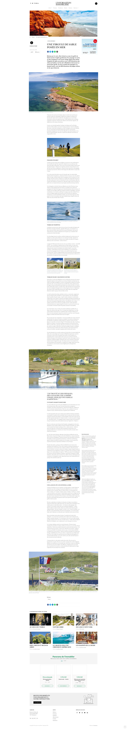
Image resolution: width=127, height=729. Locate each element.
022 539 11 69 (35, 718)
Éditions (54, 712)
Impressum (55, 720)
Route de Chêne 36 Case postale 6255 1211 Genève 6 (34, 714)
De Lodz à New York (84, 627)
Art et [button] (50, 8)
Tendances (60, 8)
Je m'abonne (37, 702)
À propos (55, 713)
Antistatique (95, 725)
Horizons (55, 8)
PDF (32, 52)
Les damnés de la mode (85, 645)
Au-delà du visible (37, 627)
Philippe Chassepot (59, 629)
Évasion (65, 8)
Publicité (55, 715)
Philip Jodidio (82, 629)
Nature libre (58, 627)
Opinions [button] (75, 8)
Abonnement (55, 717)
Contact (54, 718)
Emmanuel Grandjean (36, 629)
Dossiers (70, 8)
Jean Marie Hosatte (36, 649)
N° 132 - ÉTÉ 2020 (51, 41)
